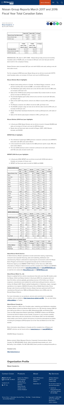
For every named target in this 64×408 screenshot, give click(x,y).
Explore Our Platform (23, 378)
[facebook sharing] (47, 24)
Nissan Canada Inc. (13, 366)
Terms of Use (5, 397)
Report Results (21, 386)
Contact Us (5, 383)
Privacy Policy (52, 381)
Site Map (28, 397)
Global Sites (36, 384)
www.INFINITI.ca (47, 329)
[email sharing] (60, 24)
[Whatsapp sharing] (57, 24)
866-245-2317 (7, 378)
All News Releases (53, 378)
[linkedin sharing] (54, 24)
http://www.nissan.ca (13, 352)
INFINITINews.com (42, 270)
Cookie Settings (36, 397)
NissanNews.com (28, 270)
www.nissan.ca (35, 329)
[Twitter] (7, 385)
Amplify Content (22, 388)
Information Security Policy (17, 397)
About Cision (36, 379)
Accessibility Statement (9, 399)
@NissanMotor (11, 300)
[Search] (62, 2)
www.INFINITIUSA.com (49, 268)
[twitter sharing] (51, 24)
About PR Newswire (38, 378)
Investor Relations (22, 389)
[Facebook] (5, 385)
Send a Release (45, 2)
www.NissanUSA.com (32, 268)
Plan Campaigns (22, 379)
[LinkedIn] (3, 385)
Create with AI (21, 381)
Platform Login (52, 379)
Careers (35, 381)
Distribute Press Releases (22, 383)
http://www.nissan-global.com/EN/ (34, 298)
